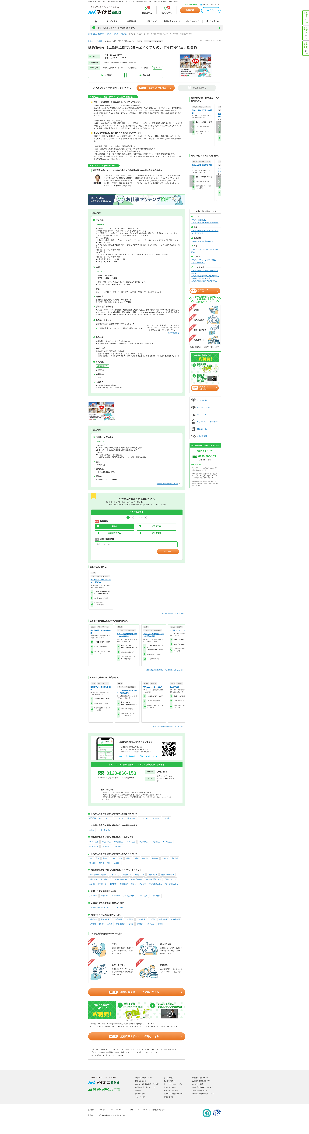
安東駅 (160, 924)
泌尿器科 (117, 863)
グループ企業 (142, 1110)
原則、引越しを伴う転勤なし (99, 879)
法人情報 (146, 75)
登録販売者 (156, 533)
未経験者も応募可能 (120, 879)
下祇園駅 (152, 919)
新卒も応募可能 (136, 879)
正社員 (91, 830)
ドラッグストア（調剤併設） (125, 818)
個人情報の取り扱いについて (145, 1087)
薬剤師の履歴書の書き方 (201, 1081)
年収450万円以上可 (103, 271)
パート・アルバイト (105, 830)
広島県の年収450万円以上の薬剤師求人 (204, 250)
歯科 (109, 863)
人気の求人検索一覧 (171, 1090)
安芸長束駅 (93, 919)
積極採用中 (100, 224)
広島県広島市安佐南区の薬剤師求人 (204, 223)
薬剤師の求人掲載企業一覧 (173, 1094)
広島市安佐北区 (128, 896)
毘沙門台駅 (150, 924)
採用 (131, 1110)
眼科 (120, 858)
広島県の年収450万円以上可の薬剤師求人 (204, 272)
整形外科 (145, 858)
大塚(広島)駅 (105, 919)
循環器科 (92, 863)
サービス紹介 (111, 21)
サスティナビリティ (118, 1110)
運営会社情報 (168, 1097)
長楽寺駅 (140, 924)
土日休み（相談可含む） (98, 884)
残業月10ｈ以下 (170, 879)
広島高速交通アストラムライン (100, 907)
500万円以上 (143, 842)
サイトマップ (140, 1097)
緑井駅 (101, 924)
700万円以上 (106, 846)
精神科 (128, 858)
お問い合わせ (140, 1094)
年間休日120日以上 (167, 875)
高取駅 (131, 924)
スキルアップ (115, 875)
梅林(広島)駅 (163, 919)
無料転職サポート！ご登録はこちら (134, 992)
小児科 (136, 858)
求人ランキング (192, 21)
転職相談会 (132, 21)
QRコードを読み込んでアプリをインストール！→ (138, 756)
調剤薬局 (92, 818)
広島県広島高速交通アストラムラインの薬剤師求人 (204, 232)
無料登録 (190, 10)
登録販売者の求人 (102, 366)
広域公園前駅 (120, 924)
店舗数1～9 (127, 875)
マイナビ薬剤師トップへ (143, 1078)
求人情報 (108, 75)
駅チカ (133, 884)
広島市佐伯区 (155, 896)
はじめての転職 (197, 1084)
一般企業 (166, 818)
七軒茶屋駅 (129, 919)
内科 (91, 858)
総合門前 (113, 884)
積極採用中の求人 (171, 884)
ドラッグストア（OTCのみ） (149, 818)
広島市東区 (93, 896)
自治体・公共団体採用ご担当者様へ (147, 1084)
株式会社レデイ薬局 (95, 41)
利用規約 (138, 1090)
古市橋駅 (92, 924)
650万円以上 (93, 846)
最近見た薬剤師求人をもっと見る (173, 613)
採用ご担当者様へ (191, 5)
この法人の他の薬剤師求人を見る (167, 484)
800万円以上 (118, 846)
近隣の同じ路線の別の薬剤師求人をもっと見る (168, 726)
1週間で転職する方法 (199, 1090)
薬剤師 (114, 526)
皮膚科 (105, 858)
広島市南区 (105, 896)
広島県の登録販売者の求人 (201, 278)
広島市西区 (116, 896)
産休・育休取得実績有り (98, 875)
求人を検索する (212, 21)
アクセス (157, 68)
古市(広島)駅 (175, 919)
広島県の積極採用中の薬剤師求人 (204, 281)
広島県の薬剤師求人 (199, 220)
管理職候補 (124, 884)
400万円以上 (118, 842)
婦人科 (101, 863)
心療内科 (155, 858)
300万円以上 (93, 842)
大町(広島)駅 (117, 919)
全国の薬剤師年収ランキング (202, 1087)
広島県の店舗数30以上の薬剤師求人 (205, 276)
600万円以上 (167, 842)
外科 (97, 858)
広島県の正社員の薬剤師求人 (202, 241)
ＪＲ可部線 (119, 907)
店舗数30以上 (101, 441)
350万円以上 (106, 842)
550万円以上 (155, 842)
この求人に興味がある (153, 88)
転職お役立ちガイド (172, 21)
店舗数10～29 (139, 875)
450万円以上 (130, 842)
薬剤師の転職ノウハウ (200, 1078)
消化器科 (175, 858)
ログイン (211, 10)
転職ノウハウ (152, 21)
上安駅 (109, 924)
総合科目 (165, 858)
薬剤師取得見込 (114, 533)
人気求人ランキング (171, 1087)
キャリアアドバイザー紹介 (173, 1084)
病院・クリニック (105, 818)
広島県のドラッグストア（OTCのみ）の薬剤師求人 (204, 261)
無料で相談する (173, 333)
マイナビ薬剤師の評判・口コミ (203, 1094)
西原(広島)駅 (141, 919)
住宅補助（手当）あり (153, 879)
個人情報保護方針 (158, 1110)
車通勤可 (143, 884)
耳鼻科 (113, 858)
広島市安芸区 (142, 896)
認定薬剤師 (156, 526)
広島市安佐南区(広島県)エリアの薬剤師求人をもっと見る (165, 670)
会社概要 (91, 1110)
